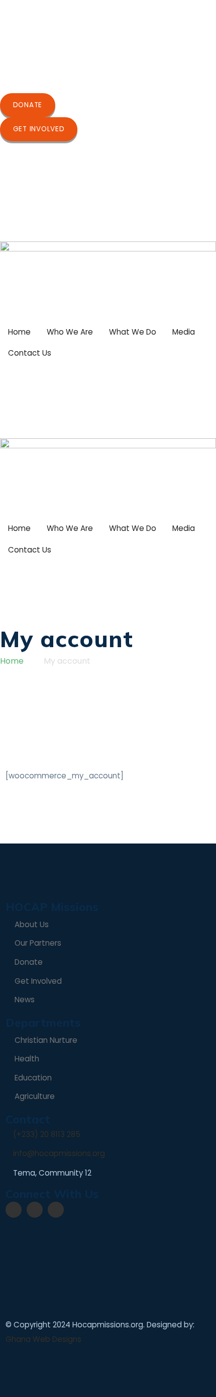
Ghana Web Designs (43, 1339)
